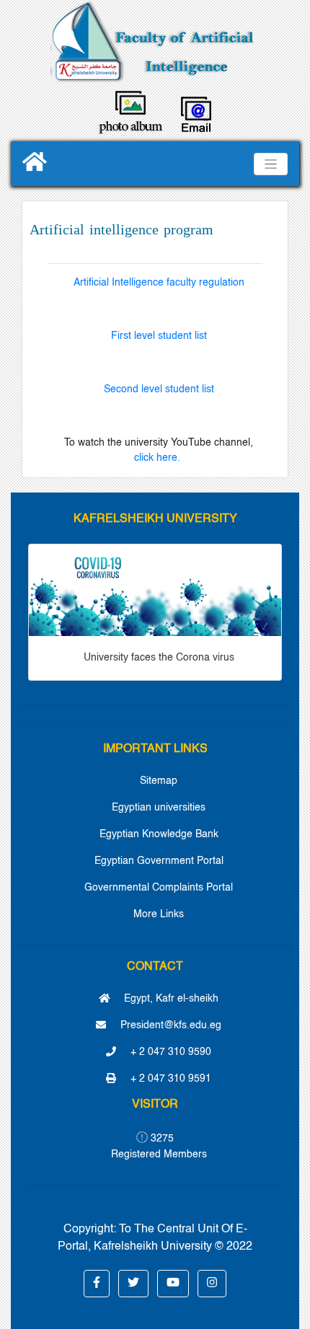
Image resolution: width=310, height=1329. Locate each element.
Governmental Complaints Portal (158, 888)
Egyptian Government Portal (158, 861)
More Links (158, 914)
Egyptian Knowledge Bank (158, 834)
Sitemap (158, 781)
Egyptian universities (158, 808)
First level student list (159, 336)
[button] (97, 1283)
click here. (158, 458)
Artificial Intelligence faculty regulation (159, 283)
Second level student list (159, 389)
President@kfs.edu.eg (169, 1025)
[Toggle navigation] (271, 164)
